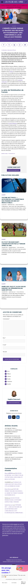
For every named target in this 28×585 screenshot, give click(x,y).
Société (14, 26)
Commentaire (6, 319)
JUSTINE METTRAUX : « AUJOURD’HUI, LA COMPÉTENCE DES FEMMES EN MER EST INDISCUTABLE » (13, 200)
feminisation (12, 153)
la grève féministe (12, 123)
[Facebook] (10, 417)
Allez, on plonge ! (23, 582)
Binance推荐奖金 (9, 473)
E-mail (4, 344)
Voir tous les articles (13, 170)
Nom (4, 338)
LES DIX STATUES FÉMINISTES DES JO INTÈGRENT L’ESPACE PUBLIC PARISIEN (13, 500)
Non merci (4, 582)
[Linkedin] (18, 417)
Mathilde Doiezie (12, 247)
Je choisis (14, 582)
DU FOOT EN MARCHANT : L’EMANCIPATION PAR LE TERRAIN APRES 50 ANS (13, 243)
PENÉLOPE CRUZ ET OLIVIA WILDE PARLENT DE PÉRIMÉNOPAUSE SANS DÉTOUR (14, 288)
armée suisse (4, 153)
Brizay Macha (8, 489)
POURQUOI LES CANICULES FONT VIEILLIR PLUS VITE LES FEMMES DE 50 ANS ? (13, 484)
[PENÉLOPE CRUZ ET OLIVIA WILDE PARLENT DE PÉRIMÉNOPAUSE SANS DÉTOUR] (14, 274)
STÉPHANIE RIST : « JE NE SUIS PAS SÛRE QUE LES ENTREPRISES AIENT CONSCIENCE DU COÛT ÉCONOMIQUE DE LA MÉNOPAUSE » (14, 508)
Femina (11, 71)
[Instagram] (14, 417)
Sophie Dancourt (11, 204)
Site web (5, 351)
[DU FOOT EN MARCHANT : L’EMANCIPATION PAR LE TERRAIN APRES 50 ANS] (14, 230)
